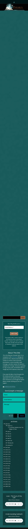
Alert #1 (14, 78)
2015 (7, 470)
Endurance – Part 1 (14, 282)
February (10, 443)
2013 (7, 475)
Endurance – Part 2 (14, 248)
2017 (7, 465)
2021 (7, 456)
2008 (7, 486)
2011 (7, 479)
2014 (7, 472)
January (10, 445)
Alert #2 (14, 29)
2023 (7, 452)
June (9, 433)
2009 (7, 484)
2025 (7, 447)
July (9, 431)
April (9, 438)
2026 (7, 424)
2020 (7, 459)
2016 (7, 468)
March (9, 440)
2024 (7, 449)
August (9, 425)
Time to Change (14, 211)
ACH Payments (14, 175)
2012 (7, 477)
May (9, 436)
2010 (7, 481)
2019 (7, 461)
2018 (7, 463)
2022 (7, 454)
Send (22, 416)
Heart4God (14, 357)
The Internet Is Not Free (14, 130)
